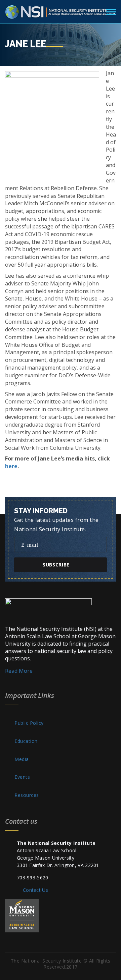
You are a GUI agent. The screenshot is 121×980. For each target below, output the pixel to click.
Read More (19, 670)
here (11, 466)
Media (21, 759)
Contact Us (35, 890)
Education (26, 741)
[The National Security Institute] (60, 10)
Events (22, 777)
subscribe (56, 564)
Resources (26, 795)
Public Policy (29, 723)
